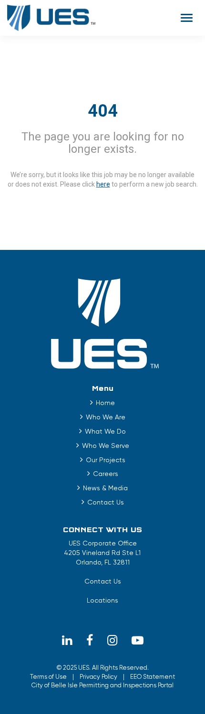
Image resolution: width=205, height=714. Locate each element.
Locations (102, 600)
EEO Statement (152, 676)
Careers (105, 473)
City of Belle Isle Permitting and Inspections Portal (102, 685)
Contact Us (105, 502)
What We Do (105, 431)
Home (105, 403)
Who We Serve (105, 445)
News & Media (105, 488)
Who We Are (105, 417)
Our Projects (105, 460)
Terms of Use (48, 676)
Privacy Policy (98, 676)
